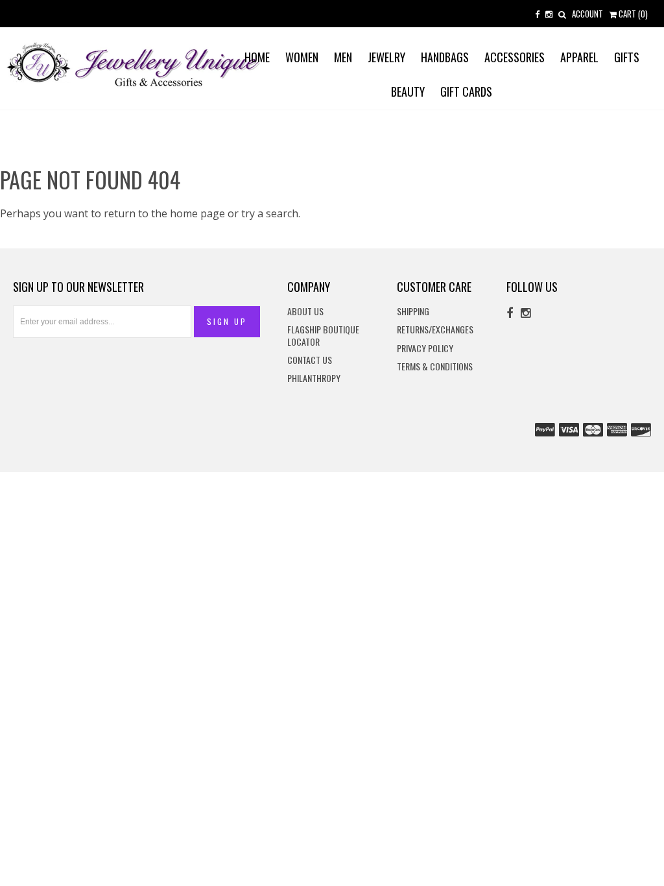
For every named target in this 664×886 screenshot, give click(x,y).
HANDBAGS (445, 57)
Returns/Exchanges (435, 330)
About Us (305, 311)
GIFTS (626, 57)
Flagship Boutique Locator (323, 336)
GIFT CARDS (466, 91)
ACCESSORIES (514, 57)
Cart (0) (632, 13)
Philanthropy (313, 378)
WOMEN (301, 57)
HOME (257, 57)
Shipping (413, 311)
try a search (269, 213)
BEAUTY (408, 91)
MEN (343, 57)
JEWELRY (386, 57)
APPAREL (579, 57)
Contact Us (309, 360)
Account (587, 13)
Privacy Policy (425, 348)
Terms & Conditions (435, 367)
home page (197, 213)
